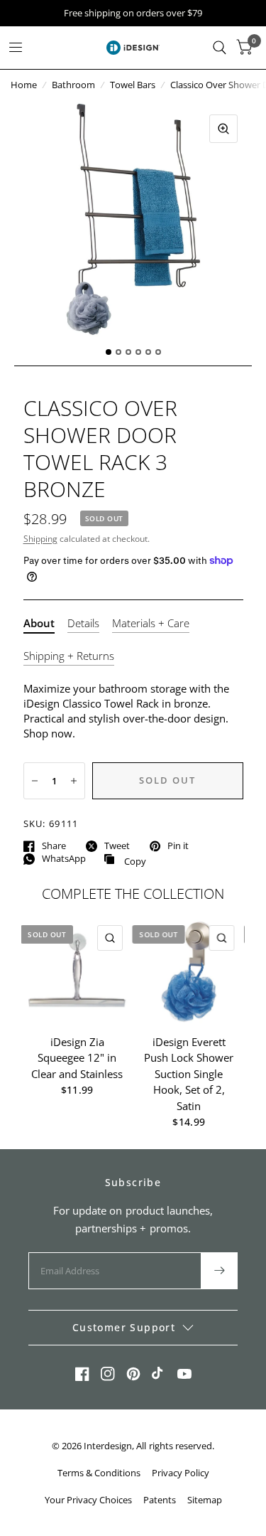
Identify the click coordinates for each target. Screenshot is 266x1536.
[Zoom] (223, 128)
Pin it (178, 846)
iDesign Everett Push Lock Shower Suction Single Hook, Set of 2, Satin (188, 1073)
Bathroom (73, 84)
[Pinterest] (133, 1374)
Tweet (117, 846)
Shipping (40, 539)
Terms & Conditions (98, 1472)
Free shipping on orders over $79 (133, 13)
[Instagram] (108, 1374)
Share (54, 846)
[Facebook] (82, 1374)
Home (24, 84)
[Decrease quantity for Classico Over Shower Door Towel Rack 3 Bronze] (34, 781)
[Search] (219, 47)
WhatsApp (64, 859)
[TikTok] (159, 1374)
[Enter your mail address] (219, 1270)
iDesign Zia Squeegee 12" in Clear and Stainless (77, 1057)
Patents (159, 1499)
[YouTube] (184, 1374)
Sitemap (204, 1499)
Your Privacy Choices (88, 1499)
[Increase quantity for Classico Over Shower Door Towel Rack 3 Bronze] (73, 781)
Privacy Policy (180, 1472)
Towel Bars (132, 84)
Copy (125, 859)
